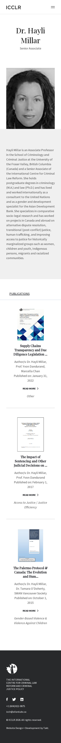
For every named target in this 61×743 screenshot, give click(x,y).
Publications (19, 294)
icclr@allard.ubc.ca (16, 711)
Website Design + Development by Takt (27, 728)
